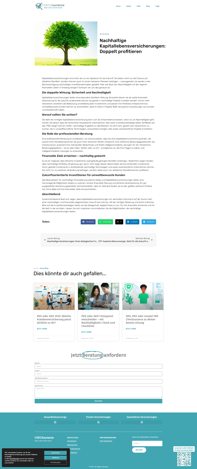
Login (157, 6)
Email (37, 371)
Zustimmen (55, 453)
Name (37, 363)
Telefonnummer (41, 378)
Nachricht (39, 386)
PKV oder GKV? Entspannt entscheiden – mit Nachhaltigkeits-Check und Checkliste (98, 321)
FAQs (138, 6)
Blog (148, 6)
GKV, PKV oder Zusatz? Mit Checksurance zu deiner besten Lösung (142, 319)
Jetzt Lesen (42, 329)
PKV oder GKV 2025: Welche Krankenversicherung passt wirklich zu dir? (54, 319)
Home (118, 6)
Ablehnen (55, 458)
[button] (88, 221)
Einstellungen (14, 459)
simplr (128, 6)
